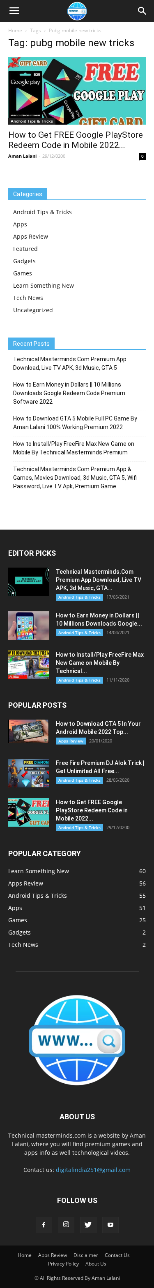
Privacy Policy (63, 1263)
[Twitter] (88, 1225)
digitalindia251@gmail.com (93, 1170)
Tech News (28, 298)
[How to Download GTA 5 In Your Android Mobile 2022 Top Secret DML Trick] (28, 731)
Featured (25, 249)
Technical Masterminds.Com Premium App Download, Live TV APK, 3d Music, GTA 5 (69, 363)
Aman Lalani (22, 156)
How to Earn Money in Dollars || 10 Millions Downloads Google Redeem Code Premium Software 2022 (69, 393)
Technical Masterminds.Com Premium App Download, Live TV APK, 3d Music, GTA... (98, 579)
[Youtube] (110, 1225)
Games (22, 273)
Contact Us (117, 1255)
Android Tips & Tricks (32, 121)
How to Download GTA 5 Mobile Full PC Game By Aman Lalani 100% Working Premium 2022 (75, 422)
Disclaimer (86, 1255)
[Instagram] (66, 1225)
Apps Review (30, 236)
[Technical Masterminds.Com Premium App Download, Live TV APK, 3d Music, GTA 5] (28, 582)
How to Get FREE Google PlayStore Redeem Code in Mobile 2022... (75, 140)
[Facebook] (44, 1225)
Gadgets (24, 261)
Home (15, 30)
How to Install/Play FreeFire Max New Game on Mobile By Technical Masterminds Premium (73, 448)
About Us (95, 1263)
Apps (20, 224)
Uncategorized (33, 310)
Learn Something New (43, 285)
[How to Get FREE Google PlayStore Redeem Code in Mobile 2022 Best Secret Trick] (77, 91)
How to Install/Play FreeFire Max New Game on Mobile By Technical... (100, 662)
